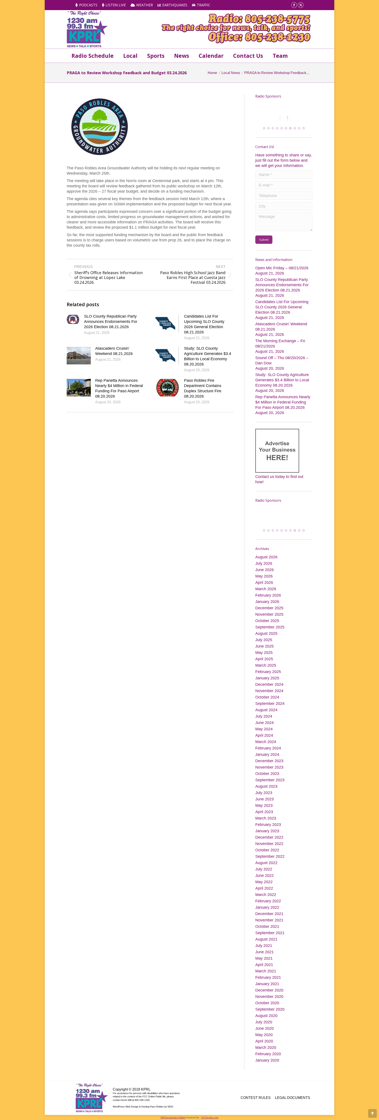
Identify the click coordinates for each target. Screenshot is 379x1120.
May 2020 (264, 1036)
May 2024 (264, 730)
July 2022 (263, 870)
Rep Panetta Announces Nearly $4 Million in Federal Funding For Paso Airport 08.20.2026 (119, 388)
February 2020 (268, 1055)
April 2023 (264, 813)
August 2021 (266, 940)
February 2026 (268, 596)
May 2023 (264, 806)
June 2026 (264, 571)
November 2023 (269, 768)
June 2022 (264, 876)
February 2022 (268, 902)
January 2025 (267, 679)
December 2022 (269, 838)
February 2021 (268, 978)
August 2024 (266, 711)
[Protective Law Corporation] (300, 122)
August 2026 (266, 558)
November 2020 (269, 997)
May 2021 (264, 959)
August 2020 (266, 1017)
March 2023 (265, 819)
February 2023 (268, 825)
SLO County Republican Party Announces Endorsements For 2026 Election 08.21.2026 (110, 321)
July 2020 (263, 1023)
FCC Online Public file (153, 1097)
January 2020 (267, 1061)
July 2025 (263, 641)
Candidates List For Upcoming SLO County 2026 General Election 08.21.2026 (204, 324)
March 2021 (265, 972)
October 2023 (267, 775)
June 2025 (264, 647)
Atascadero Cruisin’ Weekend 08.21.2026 (114, 351)
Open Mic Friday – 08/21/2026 (281, 268)
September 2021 (269, 934)
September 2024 (269, 704)
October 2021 (267, 927)
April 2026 (264, 583)
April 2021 (264, 966)
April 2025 (264, 660)
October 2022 (267, 851)
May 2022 (264, 883)
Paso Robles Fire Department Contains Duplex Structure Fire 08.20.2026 (202, 388)
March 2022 (265, 896)
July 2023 (263, 794)
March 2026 (265, 590)
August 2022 (266, 864)
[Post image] (73, 319)
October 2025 (267, 622)
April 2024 (264, 736)
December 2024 (269, 685)
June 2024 (264, 724)
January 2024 (267, 755)
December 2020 (269, 991)
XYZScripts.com (209, 1118)
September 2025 (269, 628)
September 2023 (269, 781)
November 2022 (269, 845)
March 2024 (265, 743)
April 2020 (264, 1042)
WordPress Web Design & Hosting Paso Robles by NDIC (143, 1107)
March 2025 (265, 666)
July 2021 (263, 946)
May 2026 (264, 577)
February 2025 (268, 673)
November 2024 (269, 692)
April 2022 (264, 889)
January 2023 (267, 832)
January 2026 (267, 603)
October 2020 (267, 1004)
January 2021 (267, 985)
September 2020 (269, 1010)
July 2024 (263, 717)
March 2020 (265, 1048)
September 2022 (269, 857)
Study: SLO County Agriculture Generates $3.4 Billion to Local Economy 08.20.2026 (207, 356)
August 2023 (266, 787)
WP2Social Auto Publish (173, 1118)
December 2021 (269, 915)
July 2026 (263, 564)
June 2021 (264, 953)
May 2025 (264, 653)
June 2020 (264, 1029)
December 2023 (269, 762)
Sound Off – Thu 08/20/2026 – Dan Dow (281, 361)
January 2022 (267, 908)
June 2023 (264, 800)
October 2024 (267, 698)
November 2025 (269, 615)
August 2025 (266, 634)
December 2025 (269, 609)
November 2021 (269, 921)
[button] (264, 129)
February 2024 (268, 749)
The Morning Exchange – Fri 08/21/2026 (280, 344)
